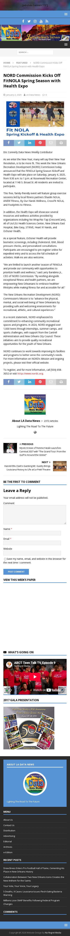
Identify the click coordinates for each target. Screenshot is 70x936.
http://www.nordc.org (30, 373)
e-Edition (7, 852)
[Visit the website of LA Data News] (35, 432)
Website (7, 548)
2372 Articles (51, 420)
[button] (65, 14)
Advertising (9, 835)
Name (7, 529)
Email (6, 538)
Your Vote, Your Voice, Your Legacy (21, 886)
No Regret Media (53, 932)
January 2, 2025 (14, 94)
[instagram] (35, 21)
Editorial (7, 841)
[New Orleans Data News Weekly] (35, 39)
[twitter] (29, 21)
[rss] (47, 21)
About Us (8, 819)
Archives (7, 846)
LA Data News (33, 94)
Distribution (9, 830)
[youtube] (41, 21)
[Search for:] (35, 52)
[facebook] (23, 21)
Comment (8, 503)
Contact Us (8, 825)
